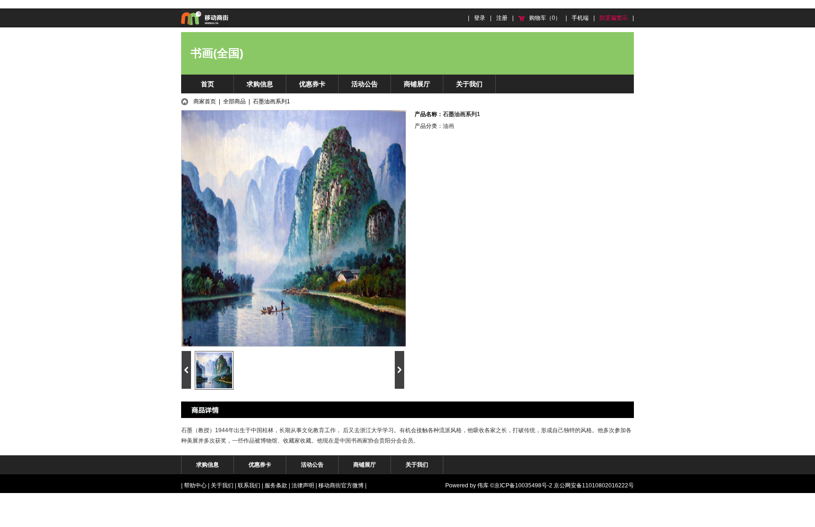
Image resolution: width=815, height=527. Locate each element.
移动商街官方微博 (341, 485)
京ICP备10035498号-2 (523, 485)
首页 (207, 84)
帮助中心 (195, 485)
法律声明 (302, 485)
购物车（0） (545, 18)
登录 (479, 18)
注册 (501, 18)
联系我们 (249, 485)
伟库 (483, 485)
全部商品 (234, 101)
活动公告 (364, 84)
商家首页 (204, 101)
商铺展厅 (417, 84)
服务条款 (276, 485)
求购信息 (260, 84)
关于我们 (469, 84)
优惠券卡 (312, 84)
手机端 (580, 18)
